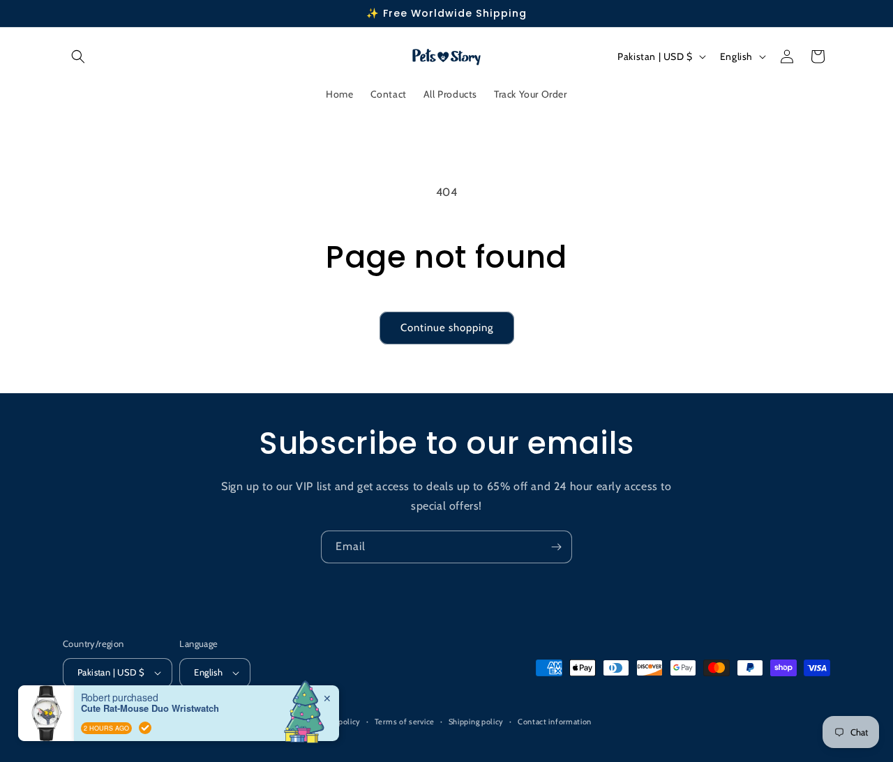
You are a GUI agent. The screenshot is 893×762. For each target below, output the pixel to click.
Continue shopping (446, 327)
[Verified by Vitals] (145, 728)
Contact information (555, 721)
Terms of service (405, 721)
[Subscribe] (556, 547)
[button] (78, 56)
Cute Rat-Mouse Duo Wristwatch (150, 708)
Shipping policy (476, 721)
